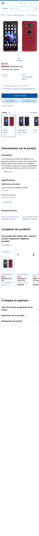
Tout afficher (33, 112)
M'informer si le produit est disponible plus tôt (19, 89)
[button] (19, 86)
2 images (19, 60)
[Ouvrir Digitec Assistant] (30, 3)
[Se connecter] (26, 3)
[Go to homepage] (3, 3)
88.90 (5, 63)
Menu (5, 8)
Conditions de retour (8, 219)
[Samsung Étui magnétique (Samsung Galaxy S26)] (23, 268)
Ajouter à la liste (30, 101)
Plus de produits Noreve (27, 77)
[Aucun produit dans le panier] (35, 3)
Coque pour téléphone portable (15, 15)
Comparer (11, 101)
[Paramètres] (20, 3)
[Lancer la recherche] (11, 8)
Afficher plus (8, 172)
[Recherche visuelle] (35, 8)
